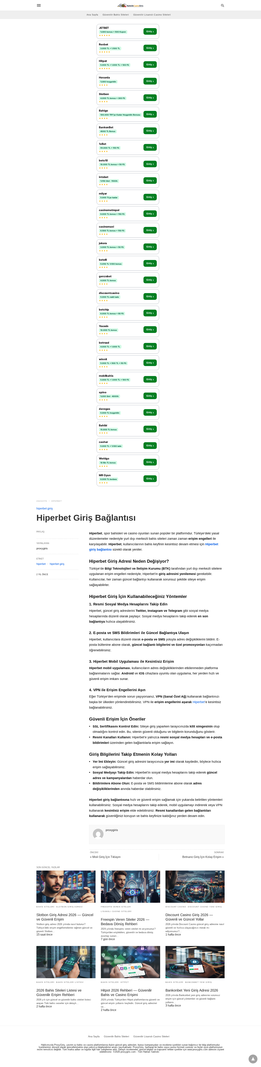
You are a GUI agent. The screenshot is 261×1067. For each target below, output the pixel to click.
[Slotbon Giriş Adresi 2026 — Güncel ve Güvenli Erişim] (66, 887)
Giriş (150, 31)
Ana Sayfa (92, 15)
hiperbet (56, 501)
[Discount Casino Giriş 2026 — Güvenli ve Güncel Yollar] (195, 887)
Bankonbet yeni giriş (198, 982)
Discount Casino (175, 907)
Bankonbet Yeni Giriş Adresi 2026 (191, 990)
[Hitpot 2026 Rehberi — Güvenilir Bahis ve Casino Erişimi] (130, 962)
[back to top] (253, 1059)
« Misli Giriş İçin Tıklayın (105, 856)
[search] (223, 5)
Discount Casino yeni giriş (205, 907)
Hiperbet (199, 702)
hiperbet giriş (44, 508)
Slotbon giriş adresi (69, 907)
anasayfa (41, 501)
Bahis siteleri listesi (70, 982)
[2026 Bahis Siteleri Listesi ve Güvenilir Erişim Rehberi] (66, 962)
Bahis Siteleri (45, 907)
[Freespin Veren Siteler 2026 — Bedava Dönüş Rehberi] (130, 887)
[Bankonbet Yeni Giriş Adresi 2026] (195, 962)
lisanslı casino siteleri (116, 911)
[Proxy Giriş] (130, 5)
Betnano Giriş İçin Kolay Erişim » (203, 856)
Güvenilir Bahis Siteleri (116, 15)
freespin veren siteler (116, 907)
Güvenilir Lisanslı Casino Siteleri (152, 15)
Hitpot (125, 982)
